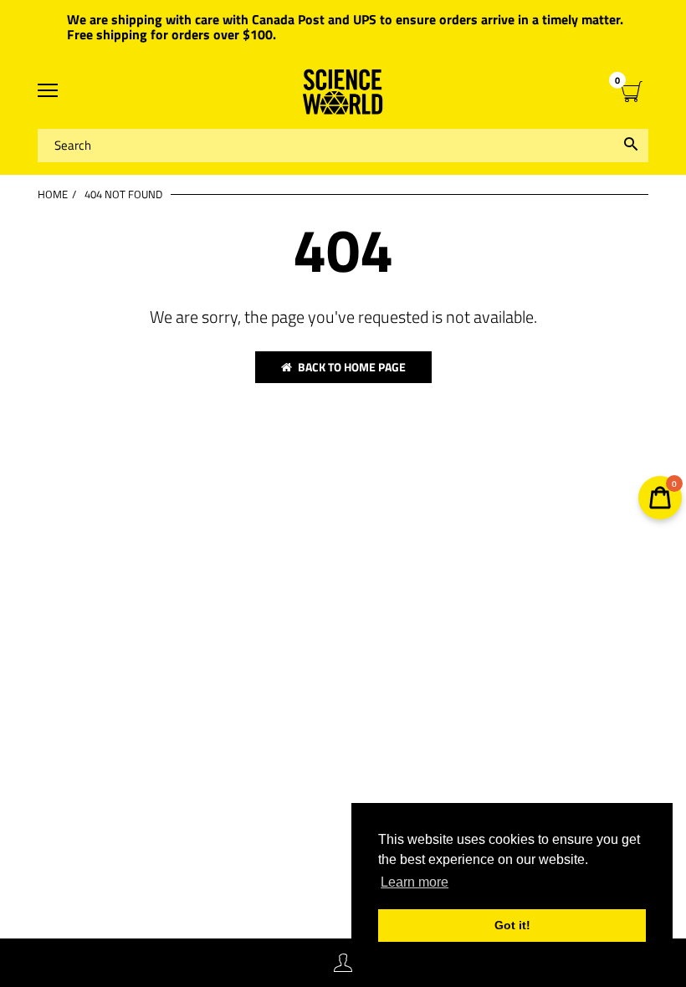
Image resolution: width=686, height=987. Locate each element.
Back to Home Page (352, 367)
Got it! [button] (512, 925)
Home (53, 194)
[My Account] (343, 963)
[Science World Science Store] (343, 91)
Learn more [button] (414, 882)
